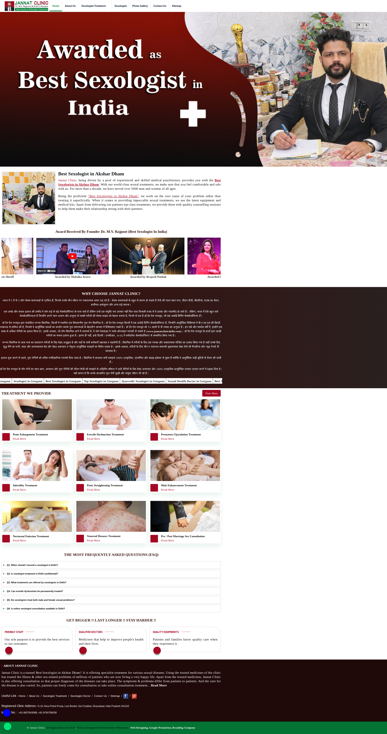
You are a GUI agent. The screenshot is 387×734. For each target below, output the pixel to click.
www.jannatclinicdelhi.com (164, 331)
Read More (159, 685)
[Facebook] (125, 696)
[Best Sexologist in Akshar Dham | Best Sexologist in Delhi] (9, 651)
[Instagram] (134, 696)
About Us (70, 6)
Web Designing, (139, 727)
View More (211, 393)
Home (55, 6)
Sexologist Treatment (93, 6)
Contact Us (159, 6)
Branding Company (183, 727)
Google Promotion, (160, 727)
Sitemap (176, 6)
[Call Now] (7, 711)
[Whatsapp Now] (7, 726)
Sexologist (120, 6)
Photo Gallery (140, 6)
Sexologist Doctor (80, 696)
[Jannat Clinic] (26, 6)
